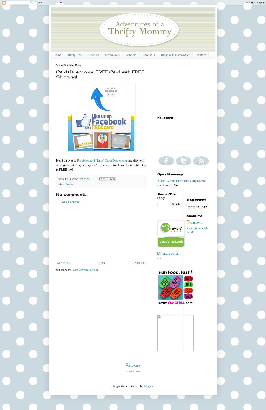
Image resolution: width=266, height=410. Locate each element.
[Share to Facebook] (111, 179)
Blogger (148, 386)
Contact (201, 55)
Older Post (140, 262)
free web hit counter (133, 371)
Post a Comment (70, 202)
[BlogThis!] (104, 179)
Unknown (196, 222)
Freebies (93, 55)
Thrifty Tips (74, 55)
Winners (131, 55)
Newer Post (63, 262)
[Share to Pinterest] (114, 179)
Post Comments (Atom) (85, 270)
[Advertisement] (101, 232)
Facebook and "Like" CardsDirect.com (102, 160)
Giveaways (112, 55)
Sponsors (149, 55)
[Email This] (100, 179)
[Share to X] (107, 179)
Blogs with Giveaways (175, 55)
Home (57, 55)
